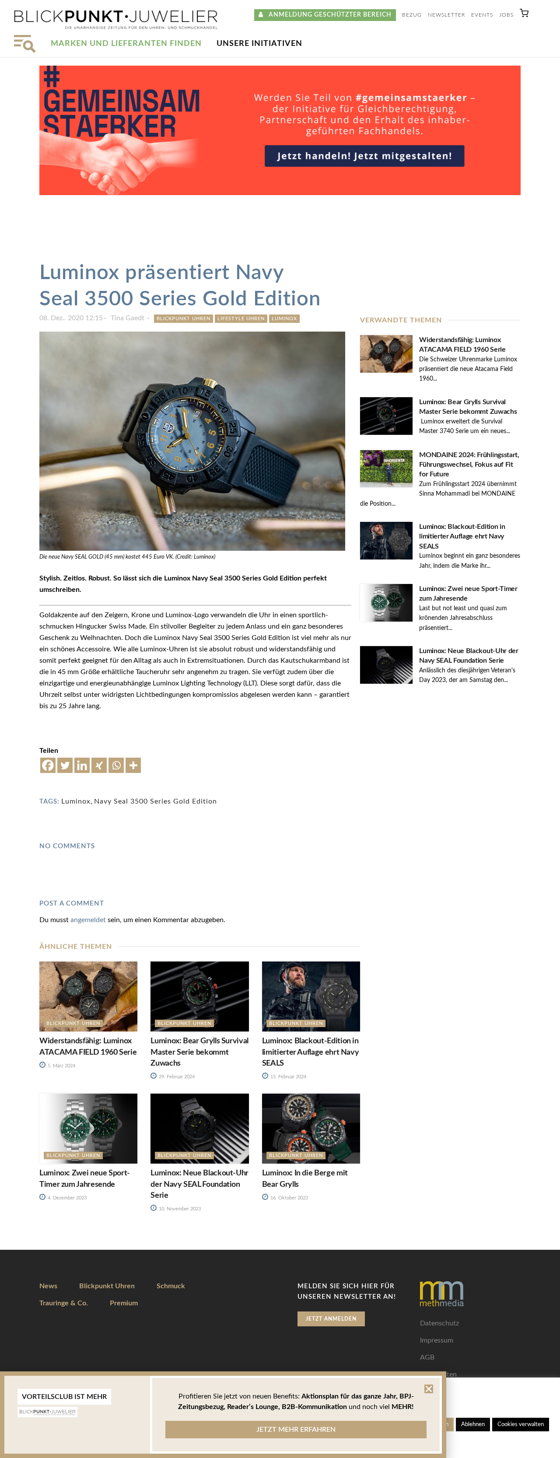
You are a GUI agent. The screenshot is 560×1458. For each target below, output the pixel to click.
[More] (133, 765)
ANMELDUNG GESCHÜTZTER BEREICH (327, 15)
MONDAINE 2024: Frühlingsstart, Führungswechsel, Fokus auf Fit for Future (469, 464)
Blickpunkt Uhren (183, 318)
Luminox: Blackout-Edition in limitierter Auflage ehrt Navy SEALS (462, 536)
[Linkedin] (82, 765)
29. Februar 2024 (176, 1076)
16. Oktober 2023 (288, 1198)
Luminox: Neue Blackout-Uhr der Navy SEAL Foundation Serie (199, 1184)
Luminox (284, 318)
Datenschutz (439, 1323)
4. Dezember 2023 (66, 1198)
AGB (427, 1357)
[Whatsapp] (116, 765)
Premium (124, 1303)
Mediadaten (438, 1374)
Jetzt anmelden (331, 1319)
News (48, 1286)
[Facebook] (48, 765)
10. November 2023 (179, 1208)
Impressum (436, 1340)
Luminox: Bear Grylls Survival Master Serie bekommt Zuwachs (199, 1052)
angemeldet (88, 919)
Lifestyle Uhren (241, 318)
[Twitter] (65, 765)
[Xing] (99, 765)
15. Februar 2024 (287, 1076)
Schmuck (171, 1286)
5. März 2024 (60, 1065)
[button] (524, 15)
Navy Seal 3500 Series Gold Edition (155, 801)
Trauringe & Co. (63, 1303)
